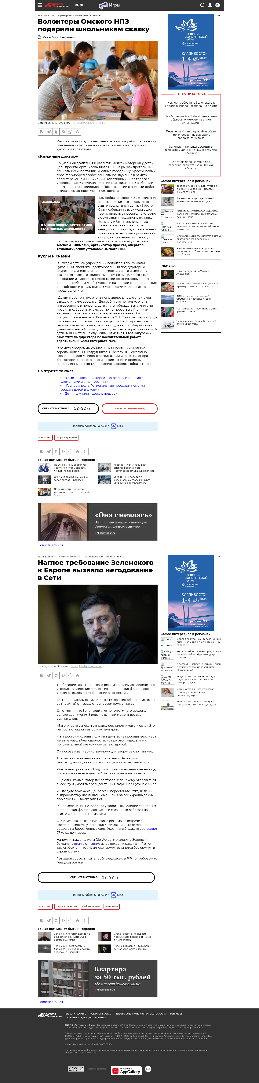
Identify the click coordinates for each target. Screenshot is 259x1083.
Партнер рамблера (97, 1069)
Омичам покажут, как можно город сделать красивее (71, 478)
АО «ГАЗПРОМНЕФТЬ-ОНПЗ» (89, 122)
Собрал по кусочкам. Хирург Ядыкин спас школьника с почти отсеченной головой (199, 642)
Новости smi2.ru (50, 545)
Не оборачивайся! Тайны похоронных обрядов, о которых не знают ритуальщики (191, 119)
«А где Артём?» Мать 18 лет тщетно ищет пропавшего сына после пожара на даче (197, 679)
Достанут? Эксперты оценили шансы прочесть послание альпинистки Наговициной (199, 667)
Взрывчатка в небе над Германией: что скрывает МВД (196, 322)
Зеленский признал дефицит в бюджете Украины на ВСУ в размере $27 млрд (191, 150)
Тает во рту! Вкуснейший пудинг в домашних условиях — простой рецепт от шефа (197, 188)
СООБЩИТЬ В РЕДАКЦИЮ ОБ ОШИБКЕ (85, 1017)
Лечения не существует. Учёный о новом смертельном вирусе (197, 200)
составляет (148, 828)
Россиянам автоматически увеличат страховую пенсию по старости (197, 285)
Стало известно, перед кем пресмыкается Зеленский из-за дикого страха (132, 936)
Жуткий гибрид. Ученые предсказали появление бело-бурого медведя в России (199, 654)
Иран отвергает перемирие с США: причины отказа (196, 310)
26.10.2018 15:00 (46, 15)
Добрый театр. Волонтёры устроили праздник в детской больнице (71, 492)
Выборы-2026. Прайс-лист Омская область (140, 1014)
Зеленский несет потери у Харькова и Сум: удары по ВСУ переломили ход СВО (72, 948)
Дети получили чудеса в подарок (91, 393)
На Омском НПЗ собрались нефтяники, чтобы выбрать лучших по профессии (70, 467)
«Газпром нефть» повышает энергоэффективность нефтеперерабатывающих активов (134, 467)
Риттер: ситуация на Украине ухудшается (193, 272)
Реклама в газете (100, 1014)
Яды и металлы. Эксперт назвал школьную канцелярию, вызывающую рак (195, 692)
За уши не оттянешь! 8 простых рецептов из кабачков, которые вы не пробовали (199, 251)
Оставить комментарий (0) (129, 408)
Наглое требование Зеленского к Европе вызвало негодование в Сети (191, 104)
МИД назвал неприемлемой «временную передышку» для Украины (193, 299)
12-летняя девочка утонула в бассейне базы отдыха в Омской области (191, 165)
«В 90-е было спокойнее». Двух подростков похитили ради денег (197, 703)
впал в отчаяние (87, 843)
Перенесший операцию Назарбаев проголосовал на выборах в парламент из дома (191, 135)
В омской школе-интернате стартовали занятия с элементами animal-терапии (101, 380)
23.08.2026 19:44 (47, 556)
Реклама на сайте (75, 1014)
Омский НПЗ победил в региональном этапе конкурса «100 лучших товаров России (132, 479)
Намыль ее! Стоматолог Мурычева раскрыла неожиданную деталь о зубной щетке (197, 213)
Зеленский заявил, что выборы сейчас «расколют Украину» (132, 947)
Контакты (176, 1014)
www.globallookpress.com (86, 666)
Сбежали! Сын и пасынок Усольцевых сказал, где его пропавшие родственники (199, 239)
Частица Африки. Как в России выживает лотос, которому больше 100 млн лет (198, 226)
